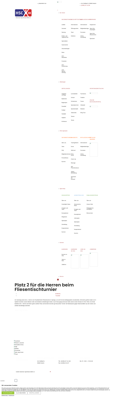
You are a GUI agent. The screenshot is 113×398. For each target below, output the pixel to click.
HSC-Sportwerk (63, 130)
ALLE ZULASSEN (8, 393)
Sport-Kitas (62, 188)
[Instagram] (17, 361)
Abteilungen (62, 82)
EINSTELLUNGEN (34, 393)
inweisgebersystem (92, 373)
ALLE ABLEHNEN (21, 393)
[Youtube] (19, 361)
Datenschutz (94, 371)
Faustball (58, 295)
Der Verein (62, 12)
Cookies (2, 380)
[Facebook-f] (16, 361)
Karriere (62, 242)
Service (61, 276)
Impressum (11, 395)
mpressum (85, 371)
